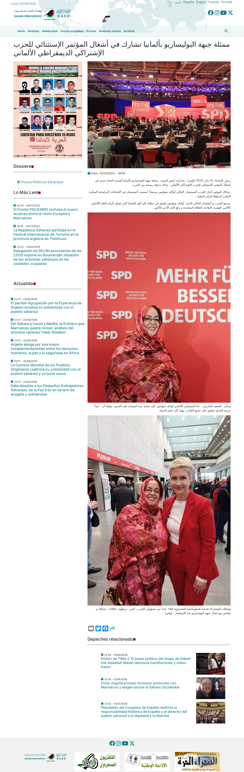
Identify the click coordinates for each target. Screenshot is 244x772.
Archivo (129, 31)
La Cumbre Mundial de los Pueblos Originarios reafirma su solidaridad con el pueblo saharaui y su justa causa (46, 369)
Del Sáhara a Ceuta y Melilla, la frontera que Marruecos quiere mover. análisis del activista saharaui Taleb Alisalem (47, 328)
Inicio (21, 31)
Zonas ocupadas (71, 31)
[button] (226, 31)
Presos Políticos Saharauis (42, 182)
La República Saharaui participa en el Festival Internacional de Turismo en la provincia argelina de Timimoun (45, 234)
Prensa (91, 31)
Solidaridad (50, 31)
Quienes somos (110, 31)
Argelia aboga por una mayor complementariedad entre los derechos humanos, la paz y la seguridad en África (45, 348)
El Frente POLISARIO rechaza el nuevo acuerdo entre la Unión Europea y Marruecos (45, 213)
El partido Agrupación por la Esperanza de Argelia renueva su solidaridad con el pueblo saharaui (46, 307)
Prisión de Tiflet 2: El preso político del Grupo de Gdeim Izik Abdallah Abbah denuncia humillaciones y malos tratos (146, 662)
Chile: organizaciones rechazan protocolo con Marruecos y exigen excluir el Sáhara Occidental (140, 685)
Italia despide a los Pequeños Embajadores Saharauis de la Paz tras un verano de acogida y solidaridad (47, 390)
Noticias (33, 31)
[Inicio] (43, 14)
